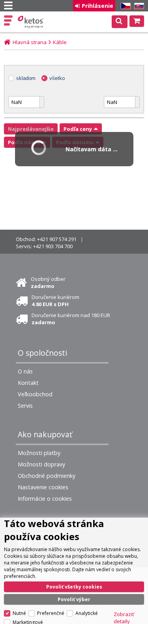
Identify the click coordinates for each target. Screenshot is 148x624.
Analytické (86, 613)
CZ (124, 6)
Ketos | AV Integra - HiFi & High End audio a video (31, 22)
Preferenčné (50, 613)
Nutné (19, 613)
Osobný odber (48, 282)
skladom (26, 78)
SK (138, 6)
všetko (57, 78)
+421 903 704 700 (53, 246)
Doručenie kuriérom (55, 300)
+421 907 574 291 (57, 239)
